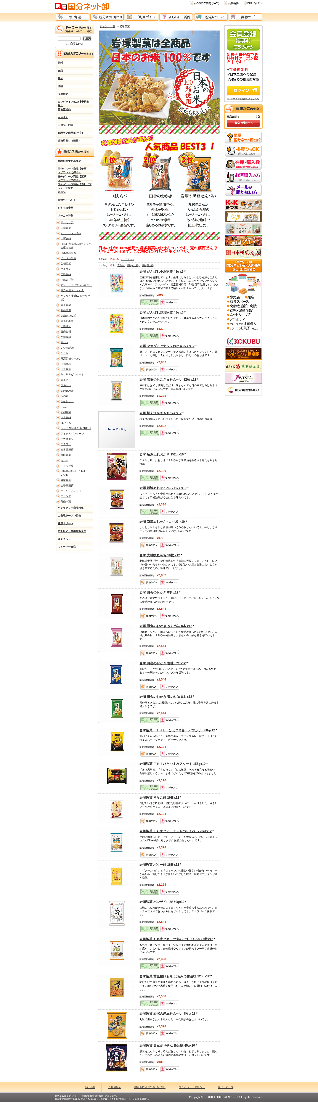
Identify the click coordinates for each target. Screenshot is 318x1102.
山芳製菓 (66, 369)
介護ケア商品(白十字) (70, 132)
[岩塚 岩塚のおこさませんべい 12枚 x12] (116, 391)
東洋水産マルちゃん (72, 290)
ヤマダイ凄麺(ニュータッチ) (75, 297)
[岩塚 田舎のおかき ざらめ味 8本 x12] (116, 637)
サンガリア (67, 222)
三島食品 (66, 274)
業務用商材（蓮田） (69, 140)
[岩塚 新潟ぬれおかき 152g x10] (116, 466)
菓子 (60, 78)
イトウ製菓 (67, 465)
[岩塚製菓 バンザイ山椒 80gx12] (116, 913)
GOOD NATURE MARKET (76, 428)
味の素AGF (67, 390)
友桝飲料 (66, 337)
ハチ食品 (66, 417)
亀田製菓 (66, 455)
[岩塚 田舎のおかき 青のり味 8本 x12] (116, 708)
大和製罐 (66, 412)
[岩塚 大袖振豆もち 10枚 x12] (116, 567)
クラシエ (66, 496)
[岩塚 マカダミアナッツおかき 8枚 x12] (116, 357)
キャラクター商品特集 (71, 507)
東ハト (64, 342)
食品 (60, 70)
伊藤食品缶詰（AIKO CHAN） (73, 473)
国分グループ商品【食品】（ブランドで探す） (73, 170)
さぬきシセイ (68, 315)
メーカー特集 (65, 215)
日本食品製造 (68, 252)
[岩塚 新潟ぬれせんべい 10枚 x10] (116, 499)
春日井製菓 (67, 449)
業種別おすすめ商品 (69, 160)
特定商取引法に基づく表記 (149, 1087)
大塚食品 (66, 238)
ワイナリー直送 (67, 546)
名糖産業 (66, 263)
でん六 (64, 406)
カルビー (66, 379)
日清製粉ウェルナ (71, 358)
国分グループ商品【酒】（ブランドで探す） (75, 185)
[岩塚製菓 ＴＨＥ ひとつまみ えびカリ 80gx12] (116, 742)
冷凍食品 (63, 93)
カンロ (64, 460)
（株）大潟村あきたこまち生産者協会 (76, 245)
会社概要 (90, 1087)
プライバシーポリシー (192, 1087)
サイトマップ (225, 1087)
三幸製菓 (66, 227)
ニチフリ (66, 444)
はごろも (66, 422)
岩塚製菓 (66, 480)
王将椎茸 (66, 326)
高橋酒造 (66, 310)
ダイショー (67, 401)
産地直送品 (64, 109)
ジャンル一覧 (107, 26)
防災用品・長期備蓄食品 (72, 531)
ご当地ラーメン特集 (69, 515)
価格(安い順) (133, 265)
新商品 (62, 192)
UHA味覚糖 (67, 347)
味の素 (64, 395)
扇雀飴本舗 (67, 320)
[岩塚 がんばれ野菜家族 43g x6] (116, 324)
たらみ (64, 353)
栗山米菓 (66, 501)
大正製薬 (66, 304)
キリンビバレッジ (71, 490)
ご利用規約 (114, 1087)
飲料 (60, 62)
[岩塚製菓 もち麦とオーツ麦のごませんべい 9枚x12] (116, 950)
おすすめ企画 (65, 207)
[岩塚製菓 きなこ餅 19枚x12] (116, 809)
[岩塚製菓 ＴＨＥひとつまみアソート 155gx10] (116, 775)
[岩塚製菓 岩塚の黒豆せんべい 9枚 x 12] (116, 1025)
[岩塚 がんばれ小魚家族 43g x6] (116, 283)
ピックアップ (127, 259)
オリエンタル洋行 (71, 233)
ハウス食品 (67, 439)
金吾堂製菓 (67, 485)
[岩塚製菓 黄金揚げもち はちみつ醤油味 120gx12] (116, 988)
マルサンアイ (68, 268)
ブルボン (66, 385)
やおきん (63, 117)
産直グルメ (64, 539)
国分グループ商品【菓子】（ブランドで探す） (73, 178)
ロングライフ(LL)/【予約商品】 (73, 103)
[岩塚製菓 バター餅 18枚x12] (116, 876)
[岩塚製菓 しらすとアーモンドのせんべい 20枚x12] (116, 843)
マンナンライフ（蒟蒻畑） (76, 285)
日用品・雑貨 (65, 125)
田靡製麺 (66, 331)
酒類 (60, 86)
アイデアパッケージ (72, 433)
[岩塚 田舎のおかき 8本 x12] (116, 604)
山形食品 (66, 363)
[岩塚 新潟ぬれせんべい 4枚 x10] (116, 533)
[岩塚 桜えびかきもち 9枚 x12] (116, 429)
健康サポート (65, 523)
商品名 (121, 265)
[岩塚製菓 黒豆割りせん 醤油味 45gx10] (116, 1057)
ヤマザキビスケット (72, 374)
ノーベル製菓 (68, 258)
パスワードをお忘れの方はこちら (243, 98)
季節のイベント (67, 199)
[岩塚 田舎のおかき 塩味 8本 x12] (116, 675)
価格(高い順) (148, 265)
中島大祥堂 (67, 279)
